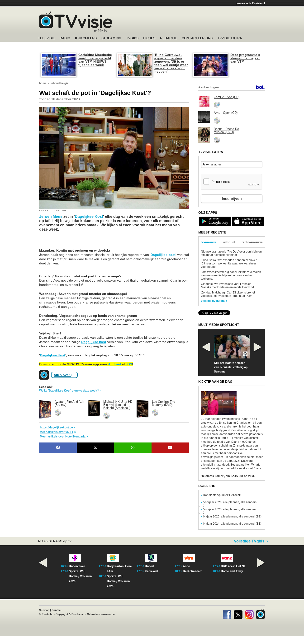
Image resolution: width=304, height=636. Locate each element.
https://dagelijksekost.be (56, 427)
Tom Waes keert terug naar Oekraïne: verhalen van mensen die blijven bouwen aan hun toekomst (231, 275)
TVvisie (260, 613)
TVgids (132, 38)
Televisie (46, 38)
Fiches (149, 38)
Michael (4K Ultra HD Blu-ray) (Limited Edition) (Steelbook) (117, 405)
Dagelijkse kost (163, 255)
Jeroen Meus (50, 216)
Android (114, 364)
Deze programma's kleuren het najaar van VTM (245, 58)
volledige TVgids (249, 541)
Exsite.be (47, 614)
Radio (65, 38)
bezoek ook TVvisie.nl (250, 3)
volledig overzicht (213, 301)
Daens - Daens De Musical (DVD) (226, 130)
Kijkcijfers (86, 38)
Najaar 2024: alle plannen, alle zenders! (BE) (232, 523)
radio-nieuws (252, 242)
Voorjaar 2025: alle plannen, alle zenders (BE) (227, 511)
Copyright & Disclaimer (70, 614)
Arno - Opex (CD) (226, 112)
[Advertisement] (77, 242)
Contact (57, 610)
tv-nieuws (209, 242)
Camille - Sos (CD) (226, 97)
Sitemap (44, 610)
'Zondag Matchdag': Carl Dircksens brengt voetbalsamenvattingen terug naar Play (228, 294)
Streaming (111, 38)
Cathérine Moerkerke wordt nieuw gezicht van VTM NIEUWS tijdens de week (95, 59)
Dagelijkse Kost (89, 216)
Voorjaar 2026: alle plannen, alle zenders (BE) (227, 504)
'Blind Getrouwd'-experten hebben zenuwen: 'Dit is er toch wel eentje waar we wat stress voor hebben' (171, 63)
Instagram (249, 613)
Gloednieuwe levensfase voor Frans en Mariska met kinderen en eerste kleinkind (227, 285)
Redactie (168, 38)
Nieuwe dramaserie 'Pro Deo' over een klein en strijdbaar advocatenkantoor (231, 253)
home (43, 83)
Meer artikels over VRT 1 (56, 432)
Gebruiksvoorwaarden (101, 614)
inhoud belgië (59, 83)
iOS (129, 364)
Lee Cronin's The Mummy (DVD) (163, 403)
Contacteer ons (197, 38)
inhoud (229, 242)
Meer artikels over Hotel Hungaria (63, 436)
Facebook (227, 613)
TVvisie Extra (229, 38)
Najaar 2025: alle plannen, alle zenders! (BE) (232, 516)
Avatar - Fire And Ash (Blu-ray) (69, 403)
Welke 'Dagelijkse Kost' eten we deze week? (69, 390)
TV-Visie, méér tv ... (76, 21)
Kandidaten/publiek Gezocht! (222, 495)
